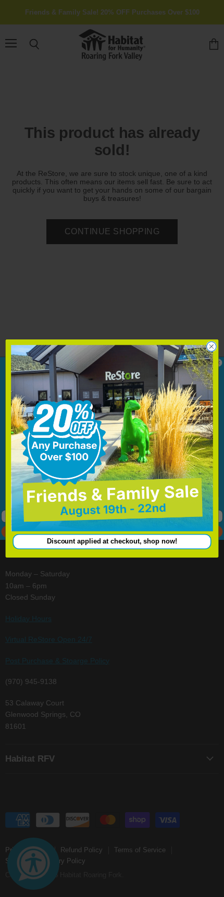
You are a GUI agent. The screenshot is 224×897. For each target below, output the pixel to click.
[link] (112, 438)
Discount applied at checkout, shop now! (112, 541)
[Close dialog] (212, 346)
